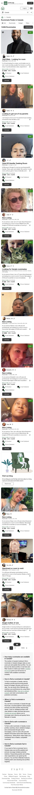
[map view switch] (17, 644)
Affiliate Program (13, 776)
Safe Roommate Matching (24, 782)
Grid (5, 23)
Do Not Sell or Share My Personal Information (17, 787)
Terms (16, 774)
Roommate (12, 23)
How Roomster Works (17, 784)
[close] (2, 3)
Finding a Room (15, 778)
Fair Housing (22, 776)
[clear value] (27, 12)
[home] (2, 17)
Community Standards (9, 782)
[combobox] (15, 12)
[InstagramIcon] (22, 770)
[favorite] (3, 32)
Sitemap (10, 774)
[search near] (3, 12)
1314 (22, 648)
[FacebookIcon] (11, 770)
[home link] (2, 8)
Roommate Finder (12, 780)
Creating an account (10, 713)
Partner (4, 774)
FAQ (20, 774)
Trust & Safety (23, 780)
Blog (29, 776)
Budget (21, 23)
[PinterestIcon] (19, 770)
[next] (31, 12)
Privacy (30, 774)
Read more (8, 483)
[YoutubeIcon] (17, 770)
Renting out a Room (26, 778)
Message (7, 80)
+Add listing (28, 27)
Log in (25, 8)
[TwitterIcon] (14, 770)
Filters (27, 23)
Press (5, 776)
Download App (6, 778)
